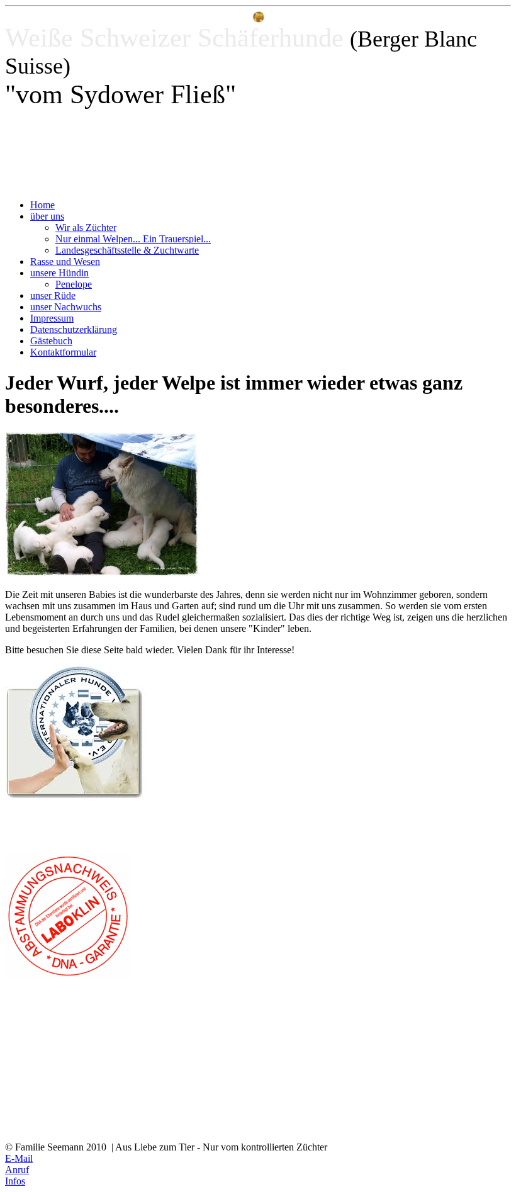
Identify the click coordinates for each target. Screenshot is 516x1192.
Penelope (73, 284)
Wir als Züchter (85, 227)
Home (42, 205)
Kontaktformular (63, 352)
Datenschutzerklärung (73, 329)
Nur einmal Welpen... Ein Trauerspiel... (133, 238)
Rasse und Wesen (65, 261)
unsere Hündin (59, 272)
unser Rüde (53, 295)
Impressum (52, 318)
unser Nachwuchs (65, 306)
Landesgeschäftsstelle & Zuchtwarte (127, 250)
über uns (47, 216)
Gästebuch (51, 340)
